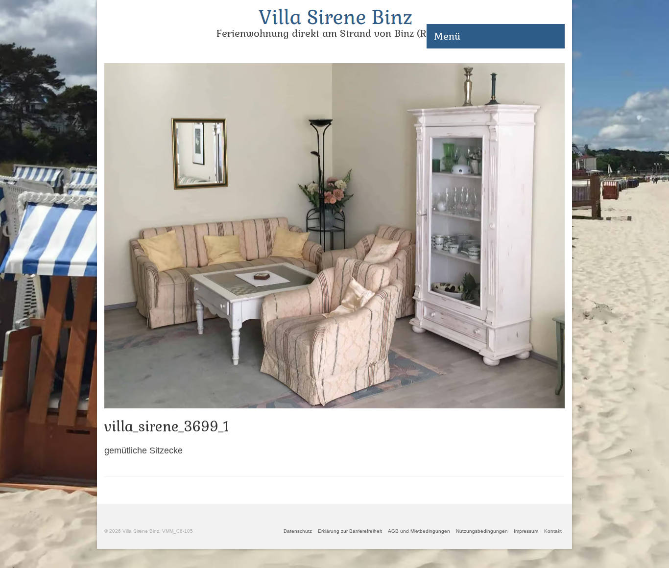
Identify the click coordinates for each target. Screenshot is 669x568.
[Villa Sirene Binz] (334, 16)
